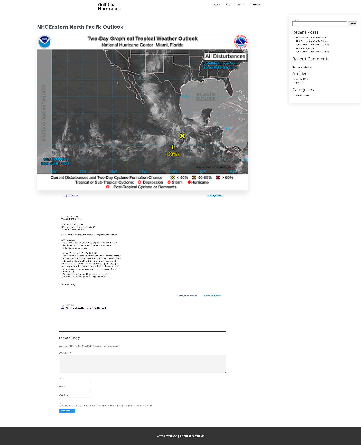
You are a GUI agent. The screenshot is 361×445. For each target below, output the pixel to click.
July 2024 (300, 82)
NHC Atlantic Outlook (306, 48)
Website (63, 395)
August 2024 (302, 79)
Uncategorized (215, 195)
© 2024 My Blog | (168, 436)
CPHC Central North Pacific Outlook (312, 44)
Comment (65, 352)
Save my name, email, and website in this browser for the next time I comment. (106, 405)
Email (63, 386)
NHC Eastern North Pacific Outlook (312, 37)
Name (62, 378)
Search (295, 20)
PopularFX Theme (192, 436)
